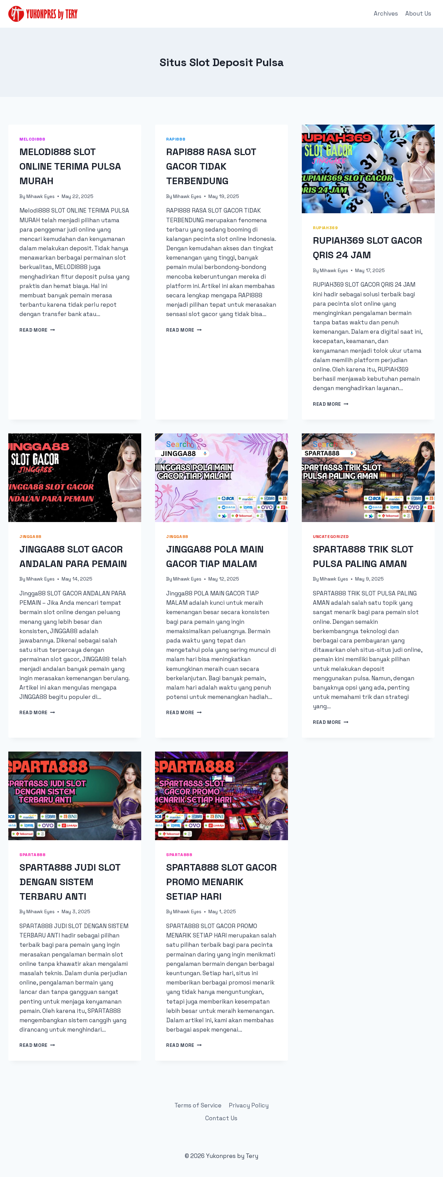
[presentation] (368, 169)
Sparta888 (32, 854)
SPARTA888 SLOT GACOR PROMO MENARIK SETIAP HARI (221, 881)
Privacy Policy (249, 1105)
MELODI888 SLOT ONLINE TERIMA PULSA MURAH (70, 166)
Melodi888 (32, 139)
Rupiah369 (325, 227)
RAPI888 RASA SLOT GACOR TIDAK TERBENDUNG (211, 166)
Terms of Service (198, 1105)
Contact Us (221, 1118)
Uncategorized (331, 536)
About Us (418, 13)
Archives (386, 13)
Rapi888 (175, 139)
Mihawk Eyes (40, 196)
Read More (37, 330)
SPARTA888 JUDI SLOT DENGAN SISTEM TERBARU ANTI (69, 881)
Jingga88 (30, 536)
